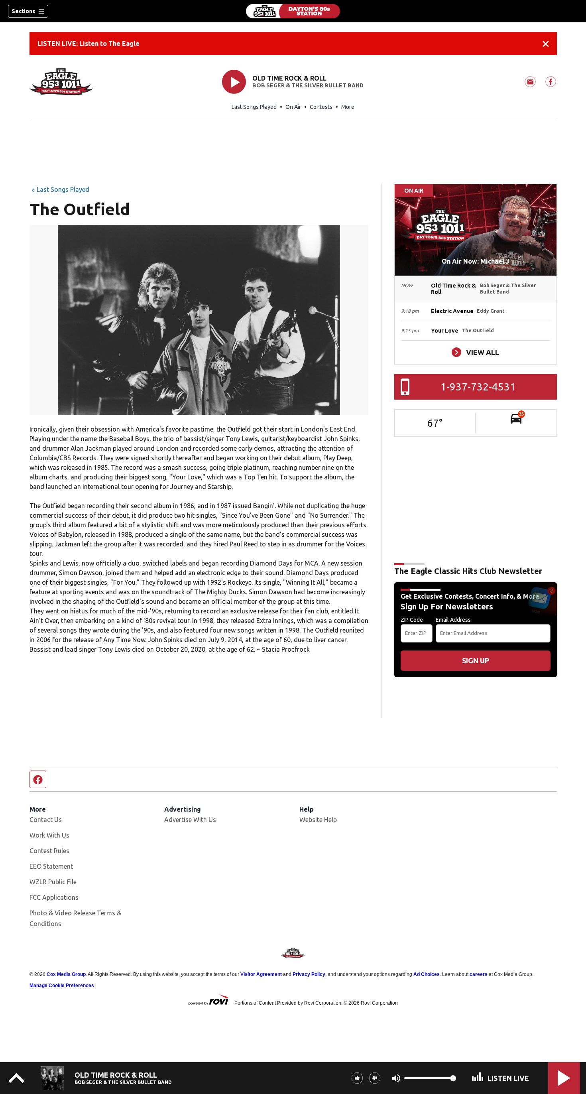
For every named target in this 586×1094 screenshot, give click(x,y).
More (347, 107)
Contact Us (45, 819)
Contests (321, 107)
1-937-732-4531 (478, 386)
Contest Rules (49, 850)
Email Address (453, 620)
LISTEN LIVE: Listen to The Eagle (88, 43)
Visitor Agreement (261, 974)
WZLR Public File (53, 881)
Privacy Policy (309, 974)
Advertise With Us (190, 819)
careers (479, 974)
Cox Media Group (66, 974)
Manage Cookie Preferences (61, 985)
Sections (23, 11)
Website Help (318, 819)
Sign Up (475, 660)
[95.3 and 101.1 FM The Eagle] (293, 11)
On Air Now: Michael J (475, 261)
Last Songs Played (254, 107)
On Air (293, 107)
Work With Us (49, 835)
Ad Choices (426, 974)
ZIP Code (412, 620)
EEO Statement (51, 866)
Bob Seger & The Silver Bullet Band (308, 85)
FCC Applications (54, 897)
